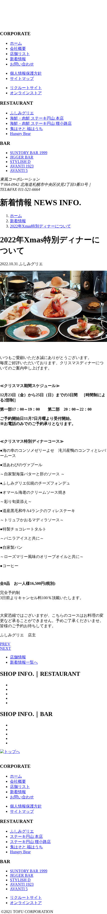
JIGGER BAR (21, 157)
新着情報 (18, 59)
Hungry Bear (20, 133)
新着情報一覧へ (24, 662)
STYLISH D (20, 162)
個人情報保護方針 (26, 73)
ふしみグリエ (22, 113)
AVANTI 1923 (22, 166)
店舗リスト (20, 54)
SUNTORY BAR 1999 (28, 153)
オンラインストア (26, 93)
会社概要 (18, 48)
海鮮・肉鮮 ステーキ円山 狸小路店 (41, 123)
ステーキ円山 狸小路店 (30, 842)
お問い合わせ (22, 64)
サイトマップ (22, 78)
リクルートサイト (26, 88)
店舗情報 (18, 657)
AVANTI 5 (19, 170)
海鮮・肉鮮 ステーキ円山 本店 (37, 118)
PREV (5, 644)
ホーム (16, 43)
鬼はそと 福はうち (26, 129)
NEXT (5, 648)
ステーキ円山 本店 (26, 836)
